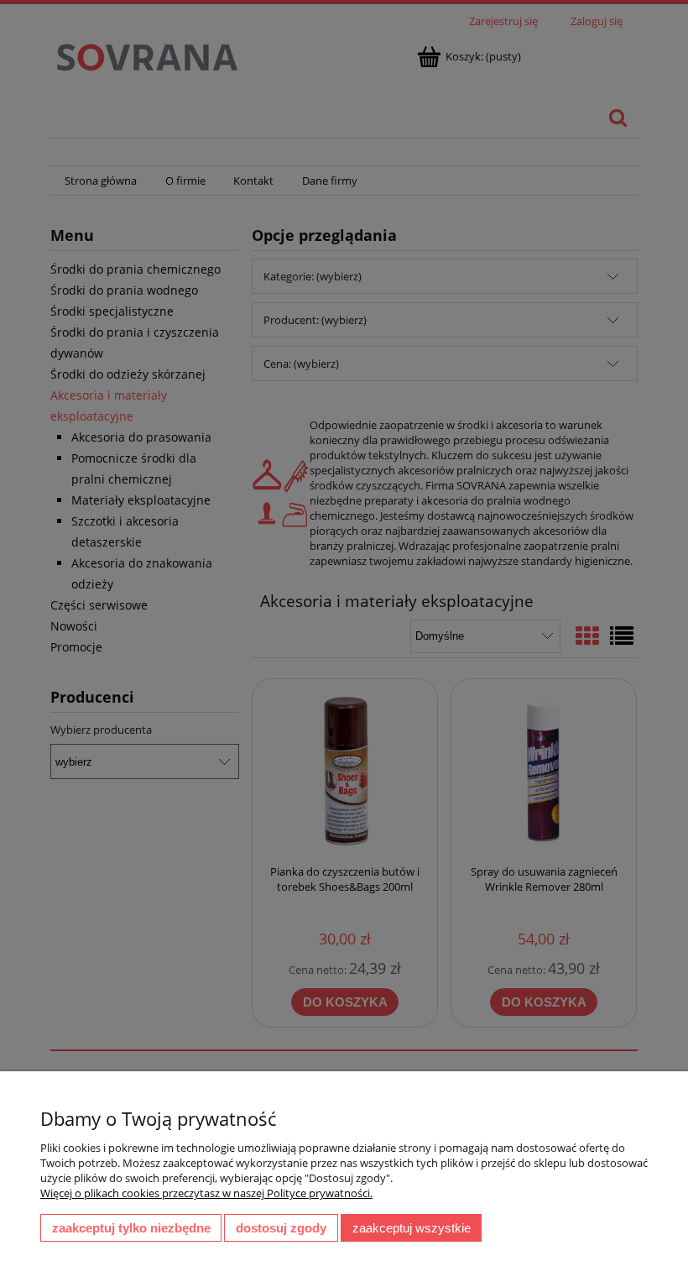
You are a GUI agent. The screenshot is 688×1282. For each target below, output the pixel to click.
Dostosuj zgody (281, 1228)
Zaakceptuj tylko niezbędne (131, 1228)
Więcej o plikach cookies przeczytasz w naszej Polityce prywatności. (206, 1193)
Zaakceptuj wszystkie (411, 1228)
